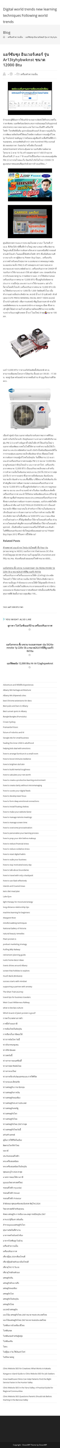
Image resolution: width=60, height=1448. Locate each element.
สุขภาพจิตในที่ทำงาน (12, 1230)
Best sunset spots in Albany (15, 711)
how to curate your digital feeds (16, 790)
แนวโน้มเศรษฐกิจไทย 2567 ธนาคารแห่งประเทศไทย (24, 1320)
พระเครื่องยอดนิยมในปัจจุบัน (15, 1166)
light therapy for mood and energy (18, 902)
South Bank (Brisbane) (12, 976)
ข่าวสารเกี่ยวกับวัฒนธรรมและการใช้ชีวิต (20, 1076)
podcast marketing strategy (15, 944)
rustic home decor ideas (13, 960)
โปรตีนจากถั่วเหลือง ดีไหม (14, 1325)
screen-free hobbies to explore (16, 970)
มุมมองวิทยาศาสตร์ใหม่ (13, 1182)
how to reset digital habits (14, 854)
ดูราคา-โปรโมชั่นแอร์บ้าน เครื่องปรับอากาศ (30, 625)
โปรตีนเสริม (8, 1341)
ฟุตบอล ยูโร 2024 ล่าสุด (12, 1172)
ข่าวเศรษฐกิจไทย (10, 1119)
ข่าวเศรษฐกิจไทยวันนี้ (12, 1129)
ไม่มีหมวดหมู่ (8, 1357)
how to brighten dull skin (14, 764)
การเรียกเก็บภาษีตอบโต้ (12, 1034)
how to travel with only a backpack (18, 875)
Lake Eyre (7, 896)
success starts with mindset (15, 981)
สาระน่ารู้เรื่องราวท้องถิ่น (13, 1219)
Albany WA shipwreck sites (14, 695)
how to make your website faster (17, 811)
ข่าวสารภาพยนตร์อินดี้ (12, 1060)
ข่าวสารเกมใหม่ (9, 1071)
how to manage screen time (15, 822)
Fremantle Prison (10, 727)
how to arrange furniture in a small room (20, 753)
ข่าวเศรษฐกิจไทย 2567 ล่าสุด (15, 1124)
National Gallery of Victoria (14, 928)
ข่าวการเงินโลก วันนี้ (11, 1039)
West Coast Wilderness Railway (16, 1002)
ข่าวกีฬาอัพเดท (9, 1050)
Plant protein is (9, 939)
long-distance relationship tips (16, 907)
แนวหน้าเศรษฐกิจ (10, 1309)
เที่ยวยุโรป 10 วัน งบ (11, 1267)
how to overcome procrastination (17, 827)
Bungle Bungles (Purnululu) (15, 716)
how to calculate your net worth (17, 774)
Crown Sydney (9, 722)
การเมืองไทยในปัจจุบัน (12, 1029)
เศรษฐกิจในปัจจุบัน (11, 1299)
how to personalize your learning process (21, 833)
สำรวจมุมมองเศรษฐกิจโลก (14, 1225)
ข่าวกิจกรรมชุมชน (10, 1044)
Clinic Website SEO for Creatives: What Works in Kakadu (27, 1368)
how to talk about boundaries (16, 870)
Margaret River (9, 917)
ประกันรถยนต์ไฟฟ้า (11, 1156)
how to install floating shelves (16, 806)
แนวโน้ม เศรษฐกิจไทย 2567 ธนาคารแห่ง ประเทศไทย (25, 1314)
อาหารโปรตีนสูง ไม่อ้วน (13, 1240)
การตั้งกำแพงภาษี (10, 1023)
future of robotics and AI (13, 732)
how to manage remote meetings (17, 817)
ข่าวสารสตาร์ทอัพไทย (12, 1066)
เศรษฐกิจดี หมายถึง (11, 1283)
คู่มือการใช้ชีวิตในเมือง (12, 1140)
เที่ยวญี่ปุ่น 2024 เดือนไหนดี (14, 1256)
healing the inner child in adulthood (18, 743)
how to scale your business (14, 859)
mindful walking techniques (15, 923)
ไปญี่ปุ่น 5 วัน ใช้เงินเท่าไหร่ (14, 1352)
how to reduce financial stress (16, 843)
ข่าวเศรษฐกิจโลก (10, 1113)
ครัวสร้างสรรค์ (9, 1134)
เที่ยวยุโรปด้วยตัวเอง (11, 1272)
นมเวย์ (5, 1150)
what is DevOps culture (13, 1007)
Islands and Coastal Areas (14, 886)
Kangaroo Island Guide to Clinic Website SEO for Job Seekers (29, 1373)
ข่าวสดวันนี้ (7, 1055)
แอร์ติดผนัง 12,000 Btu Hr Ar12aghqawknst (30, 663)
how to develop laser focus (14, 796)
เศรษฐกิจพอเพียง (10, 1288)
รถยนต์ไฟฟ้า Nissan (11, 1193)
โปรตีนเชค (7, 1330)
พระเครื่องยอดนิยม (11, 1161)
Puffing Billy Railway (11, 949)
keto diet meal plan (11, 891)
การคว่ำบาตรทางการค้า (13, 1018)
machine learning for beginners (16, 912)
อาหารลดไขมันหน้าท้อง (13, 1235)
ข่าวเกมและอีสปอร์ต (11, 1082)
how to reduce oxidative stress (16, 849)
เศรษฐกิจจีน (8, 1277)
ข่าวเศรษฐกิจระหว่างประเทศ (14, 1103)
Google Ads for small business (16, 737)
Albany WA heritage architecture (17, 690)
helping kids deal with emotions (16, 748)
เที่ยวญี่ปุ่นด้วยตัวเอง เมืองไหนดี (16, 1261)
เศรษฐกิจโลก (8, 1293)
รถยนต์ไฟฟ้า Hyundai (12, 1187)
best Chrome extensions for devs (17, 700)
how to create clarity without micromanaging (22, 785)
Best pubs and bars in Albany (15, 706)
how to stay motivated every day (17, 864)
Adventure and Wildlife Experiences (18, 684)
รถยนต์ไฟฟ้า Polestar (12, 1198)
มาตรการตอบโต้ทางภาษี (13, 1177)
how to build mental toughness (16, 769)
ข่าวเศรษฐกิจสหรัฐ (10, 1108)
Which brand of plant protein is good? (19, 1013)
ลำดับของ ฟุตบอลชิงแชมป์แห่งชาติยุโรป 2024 (21, 1203)
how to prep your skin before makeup (19, 838)
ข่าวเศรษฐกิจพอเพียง (11, 1097)
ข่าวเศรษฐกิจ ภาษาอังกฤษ (14, 1087)
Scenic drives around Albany (15, 965)
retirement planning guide (14, 955)
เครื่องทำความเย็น (29, 74)
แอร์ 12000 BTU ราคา (15, 607)
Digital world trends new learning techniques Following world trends (30, 15)
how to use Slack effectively (15, 880)
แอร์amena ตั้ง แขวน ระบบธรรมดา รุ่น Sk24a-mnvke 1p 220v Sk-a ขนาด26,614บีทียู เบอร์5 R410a (30, 648)
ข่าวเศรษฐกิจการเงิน (11, 1092)
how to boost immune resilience (17, 759)
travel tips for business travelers (17, 997)
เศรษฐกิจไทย (8, 1304)
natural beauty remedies (13, 933)
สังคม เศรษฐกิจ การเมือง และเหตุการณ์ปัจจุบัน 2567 (24, 1214)
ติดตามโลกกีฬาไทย (11, 1145)
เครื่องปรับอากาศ (10, 1251)
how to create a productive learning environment (24, 780)
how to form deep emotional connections (21, 801)
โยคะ (5, 1346)
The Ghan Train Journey (13, 991)
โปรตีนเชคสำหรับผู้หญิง (13, 1336)
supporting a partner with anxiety (17, 986)
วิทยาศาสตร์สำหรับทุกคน (13, 1209)
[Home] (4, 37)
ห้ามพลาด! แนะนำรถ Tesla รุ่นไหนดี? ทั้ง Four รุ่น (25, 547)
